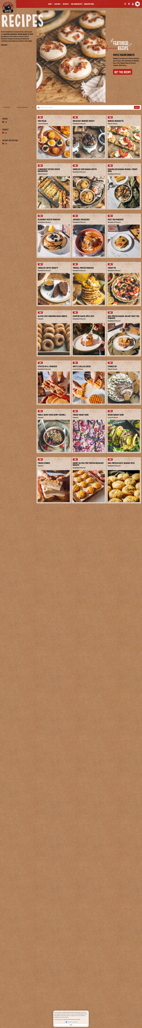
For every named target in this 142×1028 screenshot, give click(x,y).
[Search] (125, 4)
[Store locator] (129, 4)
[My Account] (133, 4)
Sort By (19, 107)
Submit (137, 107)
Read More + (4, 45)
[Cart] (137, 4)
